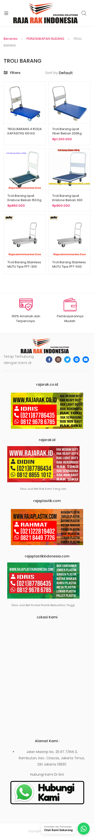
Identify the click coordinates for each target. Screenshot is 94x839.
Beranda (10, 38)
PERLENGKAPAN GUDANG (45, 38)
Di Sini (59, 774)
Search (84, 13)
